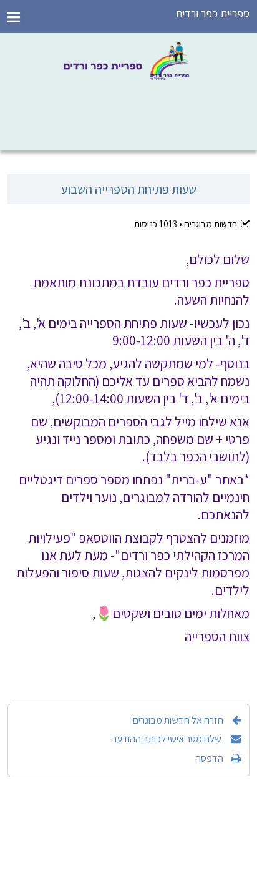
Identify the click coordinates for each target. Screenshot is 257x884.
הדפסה (209, 758)
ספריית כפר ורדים (213, 13)
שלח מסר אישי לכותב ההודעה (167, 738)
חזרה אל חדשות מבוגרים (178, 720)
